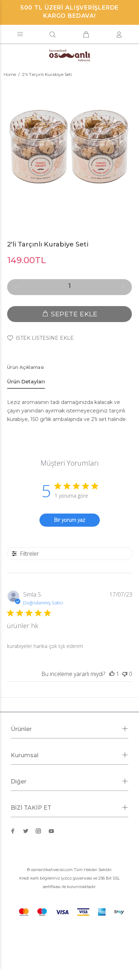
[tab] (26, 383)
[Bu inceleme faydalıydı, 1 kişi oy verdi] (111, 674)
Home (10, 74)
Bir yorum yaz (69, 519)
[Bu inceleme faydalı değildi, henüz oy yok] (124, 674)
